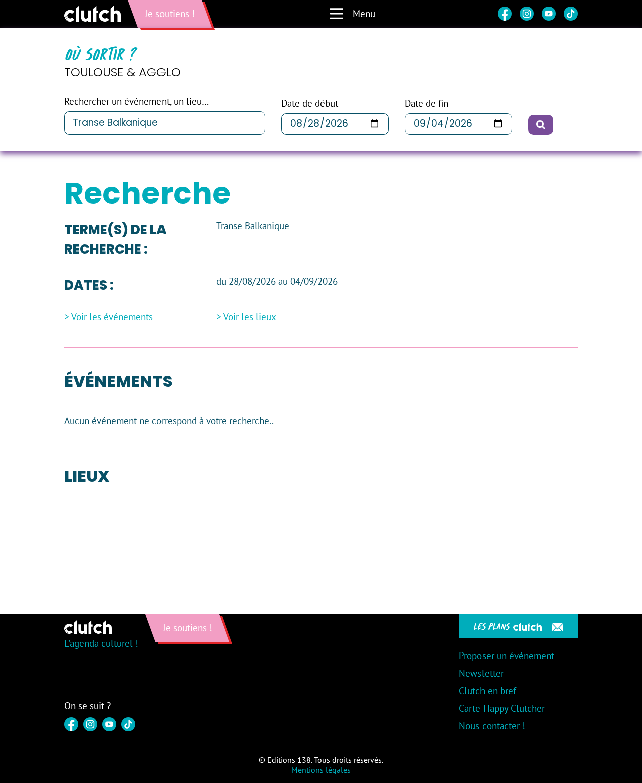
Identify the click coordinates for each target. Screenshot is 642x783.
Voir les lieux (249, 317)
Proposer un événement (506, 655)
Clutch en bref (487, 691)
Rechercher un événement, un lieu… (136, 101)
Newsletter (481, 673)
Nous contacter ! (492, 726)
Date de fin (426, 103)
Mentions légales (321, 770)
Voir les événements (112, 317)
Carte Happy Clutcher (502, 708)
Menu (364, 14)
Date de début (309, 103)
